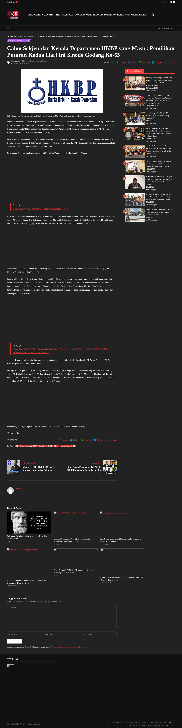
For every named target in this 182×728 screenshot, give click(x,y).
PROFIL (87, 14)
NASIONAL (67, 14)
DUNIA (78, 14)
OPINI (134, 14)
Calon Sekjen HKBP (45, 446)
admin (17, 61)
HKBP (56, 446)
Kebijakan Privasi (167, 725)
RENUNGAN (123, 14)
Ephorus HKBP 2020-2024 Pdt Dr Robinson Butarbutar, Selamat (40, 209)
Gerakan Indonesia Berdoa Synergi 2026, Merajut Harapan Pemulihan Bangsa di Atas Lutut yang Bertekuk (159, 148)
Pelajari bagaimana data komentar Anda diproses (69, 647)
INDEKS (143, 14)
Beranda (10, 36)
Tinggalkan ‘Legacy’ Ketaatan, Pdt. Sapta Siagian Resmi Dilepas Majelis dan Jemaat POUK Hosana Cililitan (159, 196)
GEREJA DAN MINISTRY (47, 14)
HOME (29, 14)
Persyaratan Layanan (153, 725)
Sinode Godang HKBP (67, 446)
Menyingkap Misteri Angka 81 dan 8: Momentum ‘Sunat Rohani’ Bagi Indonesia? (159, 115)
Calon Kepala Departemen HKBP (26, 446)
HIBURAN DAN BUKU (104, 14)
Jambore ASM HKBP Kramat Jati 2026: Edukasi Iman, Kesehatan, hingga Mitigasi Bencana (160, 212)
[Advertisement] (62, 181)
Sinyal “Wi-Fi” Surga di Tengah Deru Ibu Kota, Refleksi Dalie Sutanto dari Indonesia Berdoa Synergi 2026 (159, 164)
